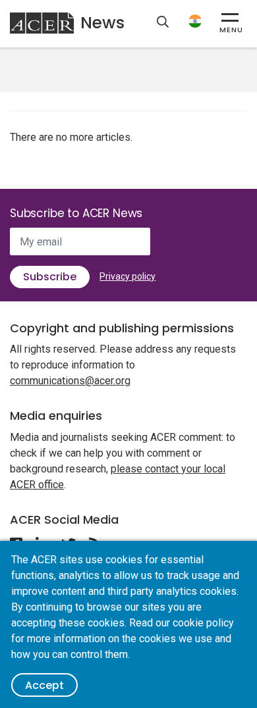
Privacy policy (128, 276)
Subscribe (49, 276)
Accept (44, 685)
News (102, 22)
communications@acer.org (70, 380)
